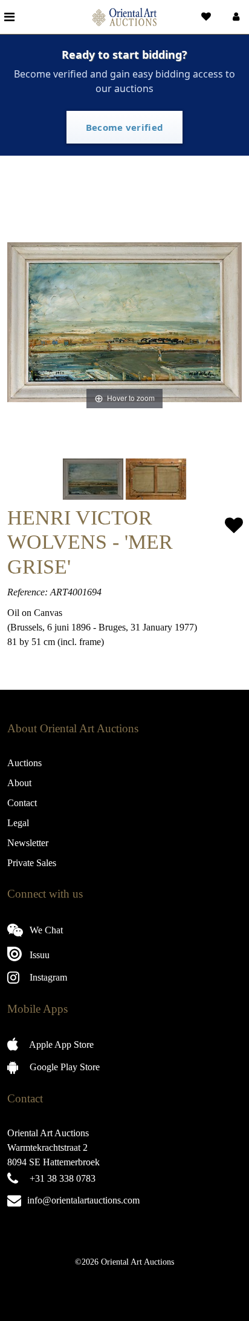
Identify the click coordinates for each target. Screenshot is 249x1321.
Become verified (125, 127)
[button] (235, 17)
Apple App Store (60, 1044)
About (19, 783)
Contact (22, 803)
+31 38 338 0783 (62, 1178)
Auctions (24, 763)
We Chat (45, 930)
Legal (18, 823)
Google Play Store (63, 1067)
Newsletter (27, 843)
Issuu (38, 955)
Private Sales (31, 863)
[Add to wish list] (234, 525)
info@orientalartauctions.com (83, 1200)
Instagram (47, 977)
